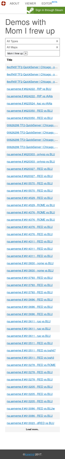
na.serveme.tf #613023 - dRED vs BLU (30, 423)
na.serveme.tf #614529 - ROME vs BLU (31, 205)
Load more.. (32, 429)
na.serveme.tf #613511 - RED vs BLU (30, 343)
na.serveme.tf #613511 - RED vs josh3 (30, 358)
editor (47, 3)
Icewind (29, 454)
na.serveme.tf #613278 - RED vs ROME (31, 365)
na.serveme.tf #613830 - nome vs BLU (30, 263)
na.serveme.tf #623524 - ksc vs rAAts (29, 103)
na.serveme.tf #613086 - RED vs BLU (30, 416)
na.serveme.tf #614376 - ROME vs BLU (31, 212)
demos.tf (4, 3)
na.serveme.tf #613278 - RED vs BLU (30, 372)
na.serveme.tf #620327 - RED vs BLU (30, 169)
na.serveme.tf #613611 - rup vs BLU (29, 321)
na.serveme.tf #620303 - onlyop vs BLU (31, 154)
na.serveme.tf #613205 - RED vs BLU (30, 387)
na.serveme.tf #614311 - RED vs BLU (30, 241)
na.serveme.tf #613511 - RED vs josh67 (31, 350)
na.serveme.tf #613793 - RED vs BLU (30, 278)
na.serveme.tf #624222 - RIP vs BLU (29, 89)
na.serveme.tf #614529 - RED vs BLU (30, 198)
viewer (30, 3)
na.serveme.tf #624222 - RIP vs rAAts (30, 96)
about (14, 3)
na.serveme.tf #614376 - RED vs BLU (30, 227)
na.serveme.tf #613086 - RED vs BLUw (31, 408)
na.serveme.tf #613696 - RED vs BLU (30, 299)
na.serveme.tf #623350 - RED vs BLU (30, 111)
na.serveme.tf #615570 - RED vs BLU (30, 183)
